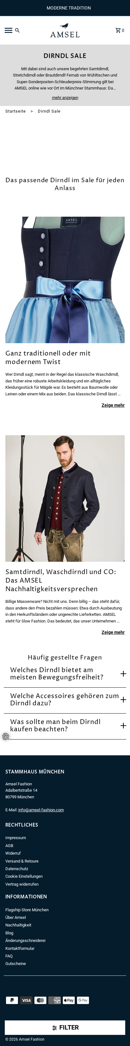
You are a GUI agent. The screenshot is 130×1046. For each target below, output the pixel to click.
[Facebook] (7, 1030)
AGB (9, 845)
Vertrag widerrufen (21, 884)
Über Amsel (15, 917)
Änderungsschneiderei (25, 940)
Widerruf (13, 853)
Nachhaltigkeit (18, 925)
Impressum (15, 837)
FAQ (9, 956)
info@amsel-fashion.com (41, 810)
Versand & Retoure (21, 861)
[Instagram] (16, 1030)
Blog (9, 933)
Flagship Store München (27, 909)
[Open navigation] (23, 30)
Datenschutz (16, 868)
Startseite (15, 111)
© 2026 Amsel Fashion (24, 1039)
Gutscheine (15, 963)
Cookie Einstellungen (24, 876)
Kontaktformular (19, 948)
